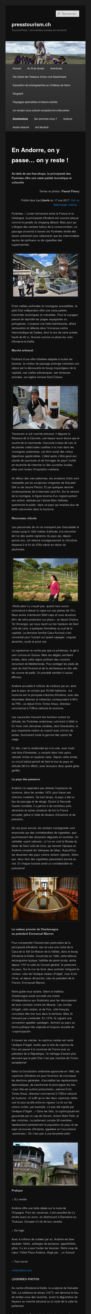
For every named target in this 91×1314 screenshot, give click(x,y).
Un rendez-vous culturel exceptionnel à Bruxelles (41, 110)
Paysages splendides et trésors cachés (35, 102)
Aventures (56, 68)
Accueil (17, 68)
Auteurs (67, 118)
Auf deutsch (42, 127)
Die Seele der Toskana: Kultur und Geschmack (39, 76)
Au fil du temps (35, 68)
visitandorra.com (22, 1270)
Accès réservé (21, 127)
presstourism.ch (31, 24)
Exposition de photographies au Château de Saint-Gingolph (42, 89)
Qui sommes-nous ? (45, 118)
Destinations (20, 119)
